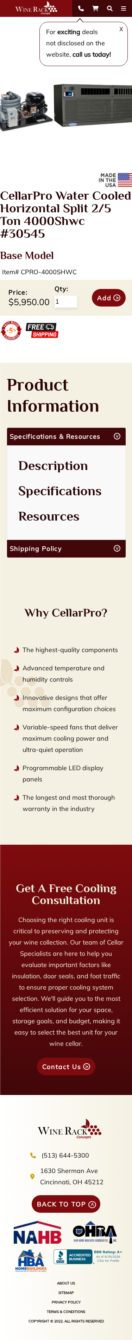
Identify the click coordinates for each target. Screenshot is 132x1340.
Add (104, 298)
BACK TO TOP (61, 1204)
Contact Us (61, 1067)
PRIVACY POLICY (66, 1302)
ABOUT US (66, 1283)
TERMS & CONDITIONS (66, 1311)
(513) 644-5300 (65, 1155)
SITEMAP (66, 1292)
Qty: (61, 289)
